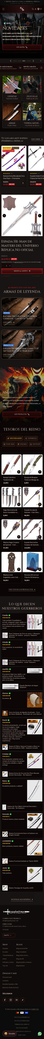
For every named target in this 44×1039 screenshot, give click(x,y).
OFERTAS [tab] (32, 438)
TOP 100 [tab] (10, 444)
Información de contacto (22, 1031)
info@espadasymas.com (10, 921)
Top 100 (5, 966)
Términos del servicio (22, 1024)
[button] (33, 9)
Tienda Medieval (8, 955)
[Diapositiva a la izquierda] (4, 215)
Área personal (7, 977)
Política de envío (22, 1028)
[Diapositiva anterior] (10, 60)
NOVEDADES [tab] (16, 438)
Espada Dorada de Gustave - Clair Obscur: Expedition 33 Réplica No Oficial (32, 511)
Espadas (5, 948)
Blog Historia (20, 966)
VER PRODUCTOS (20, 414)
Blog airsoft (20, 959)
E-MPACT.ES (35, 1009)
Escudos (5, 952)
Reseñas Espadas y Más (10, 984)
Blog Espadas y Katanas (24, 962)
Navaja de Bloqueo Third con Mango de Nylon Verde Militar (31, 478)
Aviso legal (22, 1035)
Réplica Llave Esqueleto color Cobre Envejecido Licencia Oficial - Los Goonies (11, 576)
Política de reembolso (22, 1017)
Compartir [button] (6, 276)
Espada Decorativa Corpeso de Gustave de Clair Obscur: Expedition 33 (32, 543)
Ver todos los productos (21, 590)
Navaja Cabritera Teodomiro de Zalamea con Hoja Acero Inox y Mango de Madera (11, 478)
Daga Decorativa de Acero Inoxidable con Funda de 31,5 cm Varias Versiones (10, 511)
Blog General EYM (21, 948)
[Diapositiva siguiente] (33, 60)
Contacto (5, 981)
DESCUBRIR (35, 139)
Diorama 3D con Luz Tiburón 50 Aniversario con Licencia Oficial (32, 576)
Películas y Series (8, 962)
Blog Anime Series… (22, 955)
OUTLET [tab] (36, 444)
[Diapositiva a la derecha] (39, 215)
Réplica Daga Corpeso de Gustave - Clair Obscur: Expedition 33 (11, 543)
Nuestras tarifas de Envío (11, 988)
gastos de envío (19, 262)
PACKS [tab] (23, 444)
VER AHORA (20, 50)
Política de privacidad (22, 1021)
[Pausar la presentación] (41, 60)
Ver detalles (36, 276)
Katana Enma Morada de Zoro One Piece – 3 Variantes (14, 177)
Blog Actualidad (21, 952)
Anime (5, 959)
